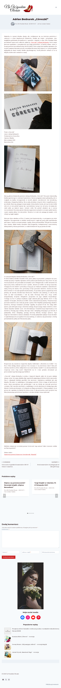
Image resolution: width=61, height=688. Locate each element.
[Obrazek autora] (13, 24)
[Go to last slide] (4, 496)
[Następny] (56, 496)
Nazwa (4, 552)
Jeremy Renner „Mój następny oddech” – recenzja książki (29, 644)
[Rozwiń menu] (56, 7)
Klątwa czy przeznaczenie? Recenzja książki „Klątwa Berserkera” (14, 485)
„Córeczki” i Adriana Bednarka (39, 42)
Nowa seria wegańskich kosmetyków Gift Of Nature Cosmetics (15, 464)
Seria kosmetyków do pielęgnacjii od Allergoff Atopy (48, 464)
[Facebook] (3, 679)
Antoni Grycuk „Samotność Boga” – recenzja (25, 652)
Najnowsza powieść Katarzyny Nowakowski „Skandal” (20, 454)
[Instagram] (9, 679)
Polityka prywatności (52, 684)
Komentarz (6, 529)
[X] (6, 679)
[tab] (27, 513)
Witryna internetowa (48, 552)
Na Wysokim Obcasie (23, 23)
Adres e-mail (26, 552)
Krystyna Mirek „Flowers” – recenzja (23, 636)
